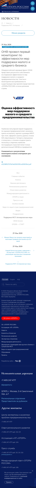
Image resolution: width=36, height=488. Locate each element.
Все (18, 173)
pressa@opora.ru (6, 454)
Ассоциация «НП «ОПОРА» (10, 327)
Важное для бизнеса (18, 183)
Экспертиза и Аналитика (9, 339)
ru (33, 8)
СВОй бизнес (18, 221)
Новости (8, 23)
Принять (9, 482)
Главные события (18, 176)
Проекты (4, 355)
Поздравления (18, 214)
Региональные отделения (13, 398)
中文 (18, 279)
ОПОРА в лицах (18, 197)
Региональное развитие (18, 187)
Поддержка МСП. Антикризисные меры (11, 25)
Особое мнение (18, 204)
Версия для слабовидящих (11, 11)
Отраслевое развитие (18, 190)
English (12, 279)
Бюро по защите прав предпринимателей (18, 207)
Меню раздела (18, 33)
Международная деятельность (18, 193)
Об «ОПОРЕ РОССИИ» (8, 324)
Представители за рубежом (14, 401)
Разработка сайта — (10, 361)
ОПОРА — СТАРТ (18, 224)
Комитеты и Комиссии (8, 333)
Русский (5, 279)
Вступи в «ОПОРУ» (11, 318)
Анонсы (18, 180)
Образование (5, 352)
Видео (18, 211)
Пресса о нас (18, 200)
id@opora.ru (6, 385)
